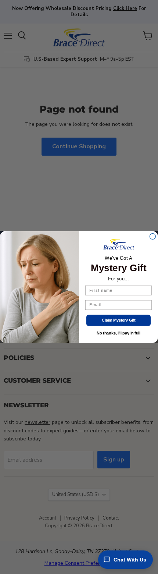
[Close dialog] (153, 236)
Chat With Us (130, 560)
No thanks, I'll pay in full (118, 333)
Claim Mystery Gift (118, 320)
